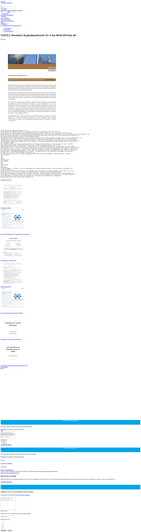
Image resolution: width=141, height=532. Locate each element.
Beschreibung (7, 434)
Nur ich (5, 443)
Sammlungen (10, 15)
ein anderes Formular (24, 495)
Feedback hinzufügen (6, 482)
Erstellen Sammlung (6, 445)
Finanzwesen (7, 30)
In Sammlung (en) (5, 25)
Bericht (2, 470)
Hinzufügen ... (4, 24)
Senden (9, 530)
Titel (2, 431)
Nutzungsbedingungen (13, 473)
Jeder (4, 441)
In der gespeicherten (15, 25)
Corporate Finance (8, 31)
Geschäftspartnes (9, 470)
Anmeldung (4, 9)
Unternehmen (7, 28)
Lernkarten (9, 3)
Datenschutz (4, 473)
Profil (2, 22)
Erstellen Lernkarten (17, 10)
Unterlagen (4, 3)
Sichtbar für (4, 440)
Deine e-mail (4, 511)
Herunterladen (4, 367)
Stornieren (3, 530)
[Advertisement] (50, 43)
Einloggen (3, 429)
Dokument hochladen (6, 10)
